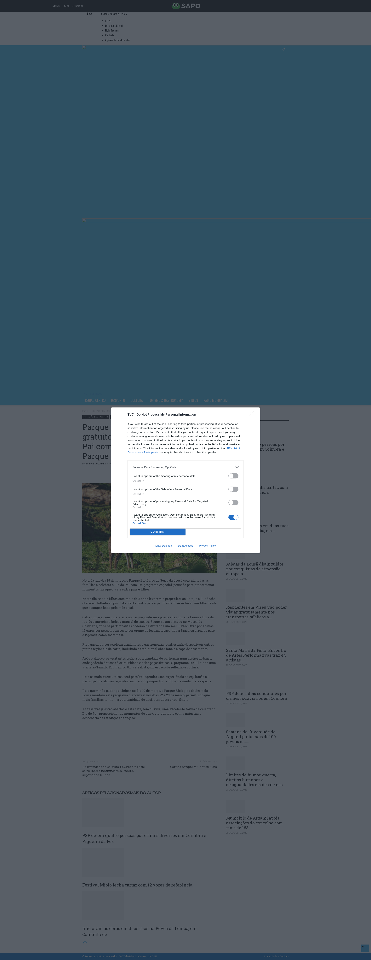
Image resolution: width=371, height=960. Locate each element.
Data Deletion (163, 545)
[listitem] (185, 467)
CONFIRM (158, 531)
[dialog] (185, 480)
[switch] (233, 475)
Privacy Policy (207, 545)
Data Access (185, 545)
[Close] (252, 414)
